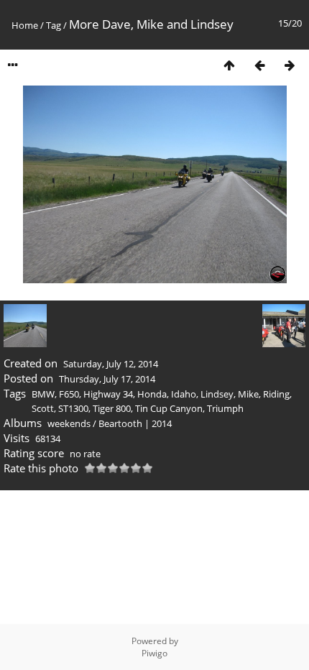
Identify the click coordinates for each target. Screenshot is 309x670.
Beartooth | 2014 (135, 423)
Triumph (225, 408)
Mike (248, 393)
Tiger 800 (112, 408)
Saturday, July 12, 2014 (110, 363)
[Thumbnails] (229, 65)
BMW (43, 393)
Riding (276, 393)
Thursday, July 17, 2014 (107, 378)
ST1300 (73, 408)
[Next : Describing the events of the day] (290, 65)
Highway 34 (108, 393)
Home (24, 25)
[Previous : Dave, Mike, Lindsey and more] (259, 65)
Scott (43, 408)
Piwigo (154, 653)
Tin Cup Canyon (169, 408)
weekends (69, 423)
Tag (53, 25)
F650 (69, 393)
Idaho (183, 393)
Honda (152, 393)
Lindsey (217, 393)
